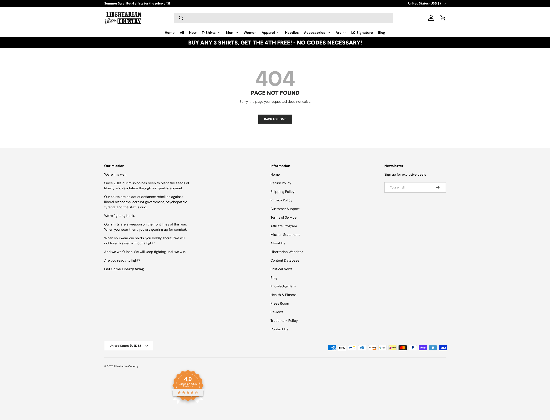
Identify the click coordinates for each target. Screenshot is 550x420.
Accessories (314, 32)
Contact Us (279, 329)
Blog (381, 32)
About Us (277, 243)
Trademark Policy (284, 320)
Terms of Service (283, 217)
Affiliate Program (283, 226)
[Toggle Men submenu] (236, 32)
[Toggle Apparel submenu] (278, 32)
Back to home (275, 119)
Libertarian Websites (286, 252)
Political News (281, 269)
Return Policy (280, 183)
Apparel (268, 32)
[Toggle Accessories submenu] (328, 32)
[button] (443, 18)
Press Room (279, 303)
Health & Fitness (283, 295)
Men (229, 32)
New (193, 32)
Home (170, 32)
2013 (117, 183)
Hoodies (292, 32)
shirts (115, 224)
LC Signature (362, 32)
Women (250, 32)
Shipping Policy (282, 191)
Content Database (284, 260)
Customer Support (284, 209)
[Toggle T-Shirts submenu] (219, 32)
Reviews (276, 312)
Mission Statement (285, 234)
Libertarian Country (126, 366)
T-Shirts (209, 32)
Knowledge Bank (283, 286)
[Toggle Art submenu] (344, 32)
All (182, 32)
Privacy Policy (281, 200)
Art (338, 32)
